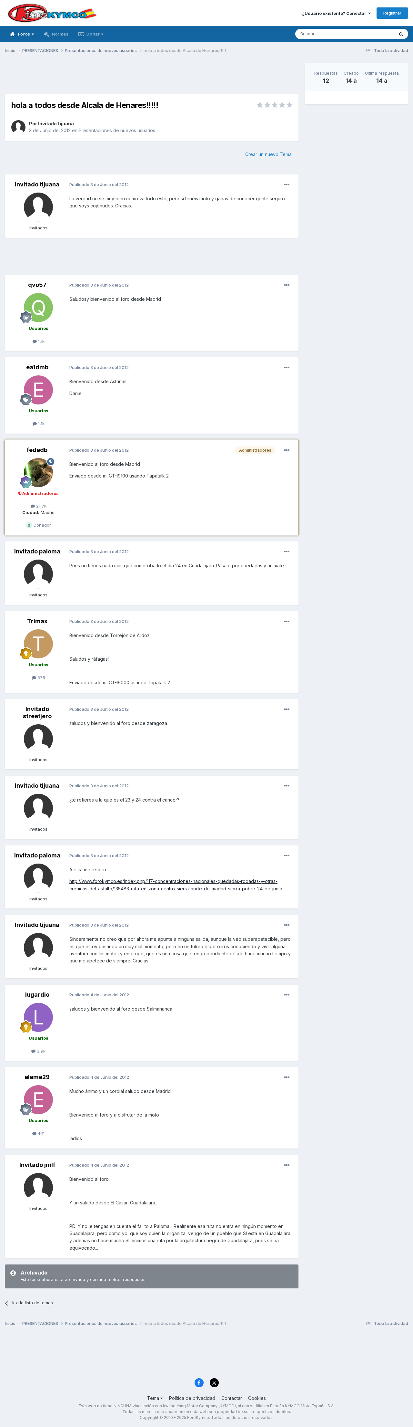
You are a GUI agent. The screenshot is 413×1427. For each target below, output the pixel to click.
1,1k (41, 341)
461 (40, 1133)
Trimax (37, 621)
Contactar (231, 1398)
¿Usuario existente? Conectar (335, 13)
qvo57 (37, 284)
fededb (37, 449)
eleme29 (37, 1077)
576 (40, 677)
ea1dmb (37, 367)
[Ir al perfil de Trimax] (38, 643)
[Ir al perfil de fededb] (38, 472)
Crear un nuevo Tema (268, 154)
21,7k (40, 506)
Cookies (257, 1398)
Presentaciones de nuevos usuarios (117, 130)
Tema (153, 1398)
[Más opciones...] (286, 185)
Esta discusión (371, 33)
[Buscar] (401, 34)
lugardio (37, 994)
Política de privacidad (192, 1398)
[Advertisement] (151, 77)
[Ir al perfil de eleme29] (38, 1099)
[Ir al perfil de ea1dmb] (38, 389)
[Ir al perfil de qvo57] (38, 307)
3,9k (40, 1051)
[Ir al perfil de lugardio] (38, 1017)
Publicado (99, 184)
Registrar (392, 13)
